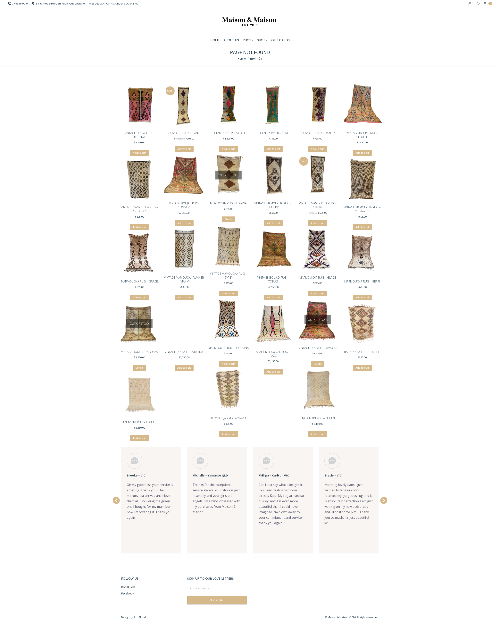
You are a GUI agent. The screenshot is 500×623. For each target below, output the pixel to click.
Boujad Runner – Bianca (184, 133)
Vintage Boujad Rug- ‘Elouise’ (362, 135)
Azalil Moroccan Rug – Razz (273, 354)
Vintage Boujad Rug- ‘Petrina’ (139, 135)
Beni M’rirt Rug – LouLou (139, 422)
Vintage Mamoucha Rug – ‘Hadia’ (317, 205)
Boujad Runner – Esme (273, 133)
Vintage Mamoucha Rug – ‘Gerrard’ (362, 209)
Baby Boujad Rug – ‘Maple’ (228, 418)
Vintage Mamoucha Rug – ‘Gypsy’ (228, 275)
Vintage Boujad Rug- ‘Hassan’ (184, 205)
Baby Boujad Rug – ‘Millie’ (362, 352)
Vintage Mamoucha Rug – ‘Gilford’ (139, 209)
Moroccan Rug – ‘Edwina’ (228, 203)
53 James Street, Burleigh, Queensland (60, 3)
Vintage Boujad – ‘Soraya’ (139, 352)
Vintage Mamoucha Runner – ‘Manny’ (184, 279)
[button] (116, 500)
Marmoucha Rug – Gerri (362, 281)
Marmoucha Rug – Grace (139, 281)
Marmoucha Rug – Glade (317, 277)
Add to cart (139, 153)
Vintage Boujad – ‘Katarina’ (184, 352)
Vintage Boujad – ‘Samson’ (318, 348)
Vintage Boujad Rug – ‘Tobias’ (273, 279)
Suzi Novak (140, 617)
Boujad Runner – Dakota (318, 133)
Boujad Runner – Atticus (228, 133)
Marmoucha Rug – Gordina (228, 348)
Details (229, 219)
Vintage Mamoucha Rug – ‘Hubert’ (273, 205)
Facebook (127, 593)
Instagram (128, 586)
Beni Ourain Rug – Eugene (317, 418)
